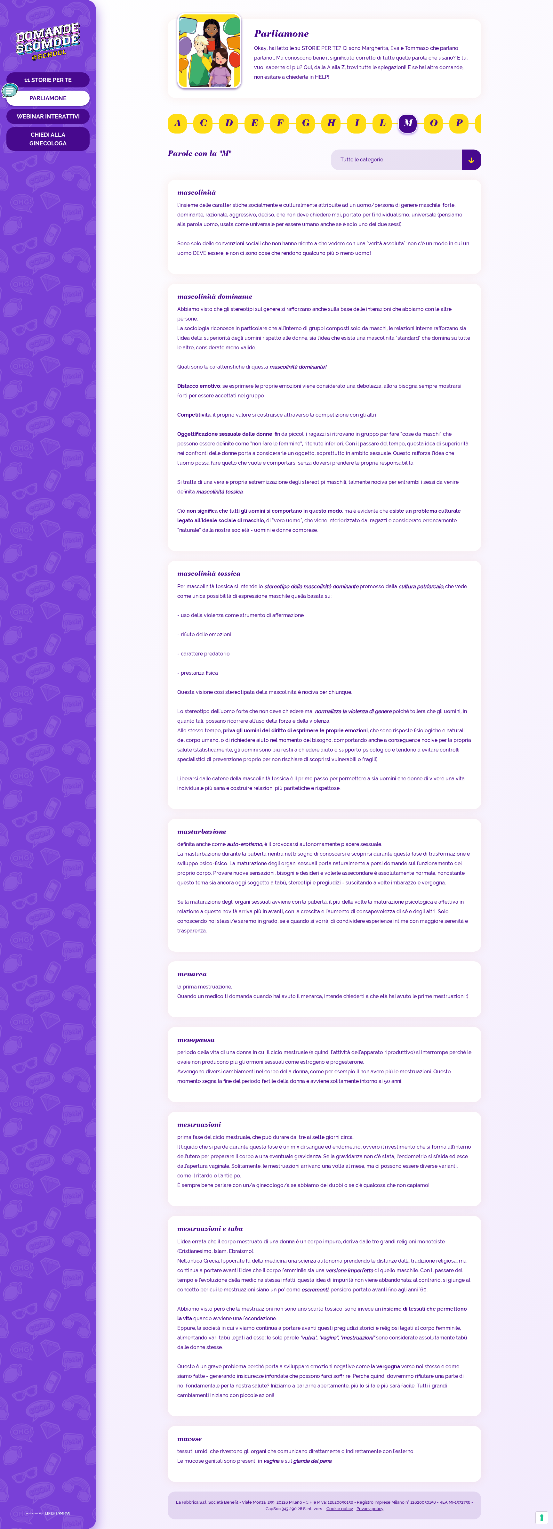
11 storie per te (48, 80)
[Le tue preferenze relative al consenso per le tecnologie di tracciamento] (542, 1518)
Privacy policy (370, 1508)
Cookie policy (339, 1508)
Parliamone (48, 98)
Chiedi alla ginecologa (48, 139)
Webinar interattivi (48, 116)
